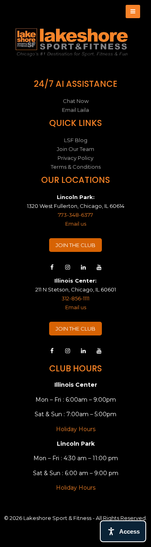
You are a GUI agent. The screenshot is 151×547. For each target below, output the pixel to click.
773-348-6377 (75, 215)
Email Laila (75, 110)
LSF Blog (75, 140)
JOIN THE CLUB (75, 245)
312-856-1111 (75, 298)
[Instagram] (67, 269)
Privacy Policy (75, 158)
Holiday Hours (75, 429)
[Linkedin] (83, 269)
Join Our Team (75, 149)
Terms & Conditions (76, 166)
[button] (133, 11)
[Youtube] (99, 269)
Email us (75, 223)
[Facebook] (52, 269)
